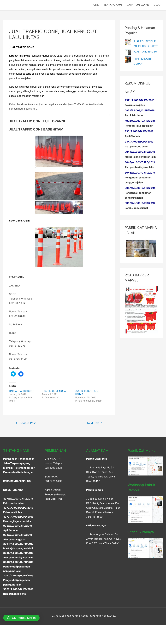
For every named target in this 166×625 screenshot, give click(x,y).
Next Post (95, 423)
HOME (95, 4)
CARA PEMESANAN (138, 4)
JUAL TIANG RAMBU (145, 51)
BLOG (157, 4)
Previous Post (26, 423)
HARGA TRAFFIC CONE (21, 391)
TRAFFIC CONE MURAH (54, 391)
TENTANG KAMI (113, 4)
